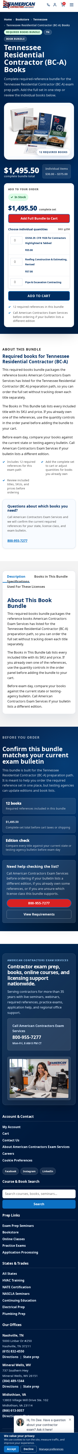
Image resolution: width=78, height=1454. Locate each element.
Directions (10, 1357)
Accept (11, 1449)
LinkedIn (47, 1171)
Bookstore (22, 19)
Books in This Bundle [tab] (51, 576)
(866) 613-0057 (13, 1410)
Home (8, 19)
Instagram (29, 1171)
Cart (5, 1133)
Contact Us (10, 1140)
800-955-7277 (17, 541)
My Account (11, 1127)
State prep (31, 1357)
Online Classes (13, 1239)
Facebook (10, 1171)
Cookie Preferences (17, 1160)
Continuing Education (19, 1300)
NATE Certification (16, 1287)
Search (39, 1204)
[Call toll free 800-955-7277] (48, 4)
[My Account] (55, 5)
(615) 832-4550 (13, 1351)
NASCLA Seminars (16, 1294)
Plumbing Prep (13, 1314)
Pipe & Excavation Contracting (43, 282)
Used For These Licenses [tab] (26, 586)
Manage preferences (51, 1449)
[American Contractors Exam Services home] (19, 5)
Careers (8, 1154)
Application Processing (20, 1252)
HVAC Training (13, 1280)
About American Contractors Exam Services (36, 1147)
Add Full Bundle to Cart (39, 218)
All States (9, 1274)
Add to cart (39, 296)
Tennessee (40, 19)
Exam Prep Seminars (18, 1226)
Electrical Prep (13, 1307)
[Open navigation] (72, 5)
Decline (29, 1449)
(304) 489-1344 (13, 1381)
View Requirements (39, 914)
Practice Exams (14, 1246)
